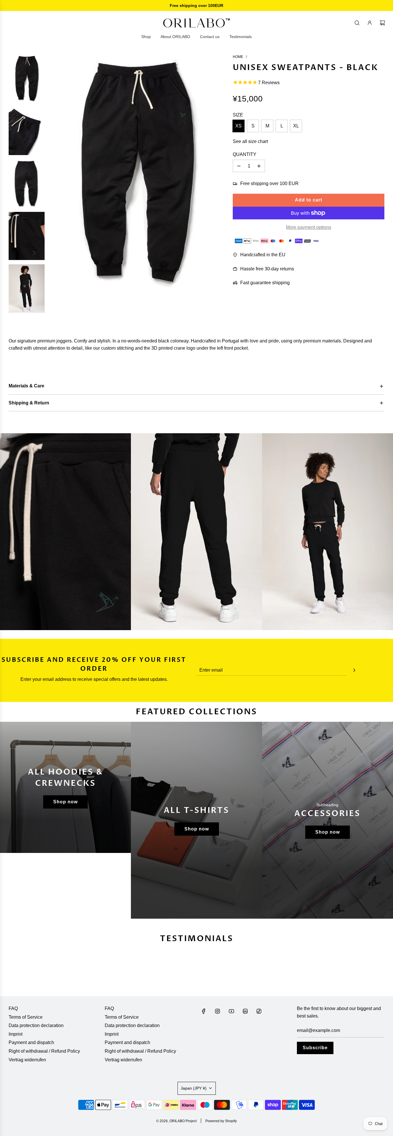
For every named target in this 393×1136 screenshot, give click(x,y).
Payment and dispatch (31, 1042)
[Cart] (382, 22)
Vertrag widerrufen (27, 1059)
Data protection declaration (36, 1025)
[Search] (357, 22)
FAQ (13, 1008)
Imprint (15, 1034)
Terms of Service (26, 1017)
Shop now (65, 801)
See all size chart (250, 141)
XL (296, 125)
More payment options (308, 227)
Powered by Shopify (221, 1121)
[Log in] (369, 22)
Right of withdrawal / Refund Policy (44, 1051)
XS (238, 125)
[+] (259, 166)
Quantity (244, 154)
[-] (239, 166)
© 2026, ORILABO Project (176, 1121)
